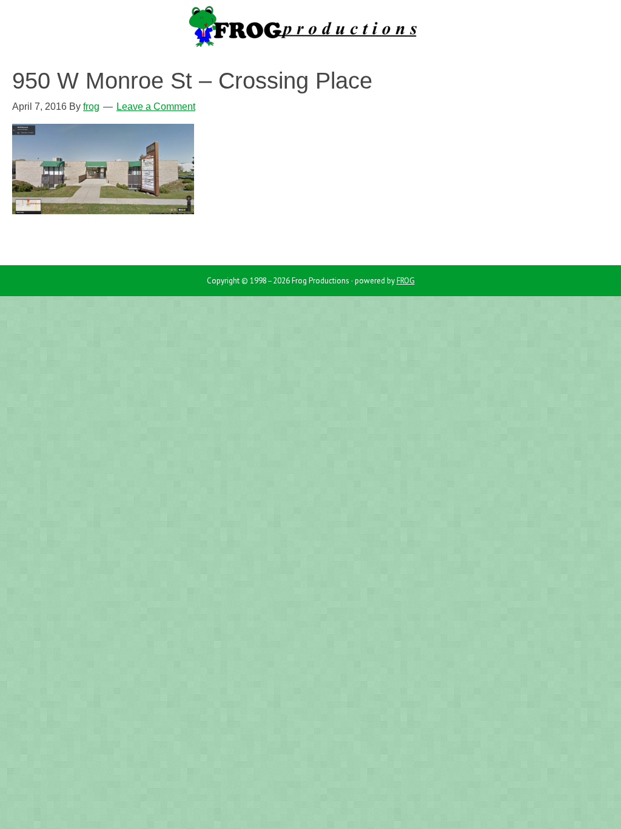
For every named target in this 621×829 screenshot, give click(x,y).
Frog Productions (310, 30)
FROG (406, 281)
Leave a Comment (155, 106)
